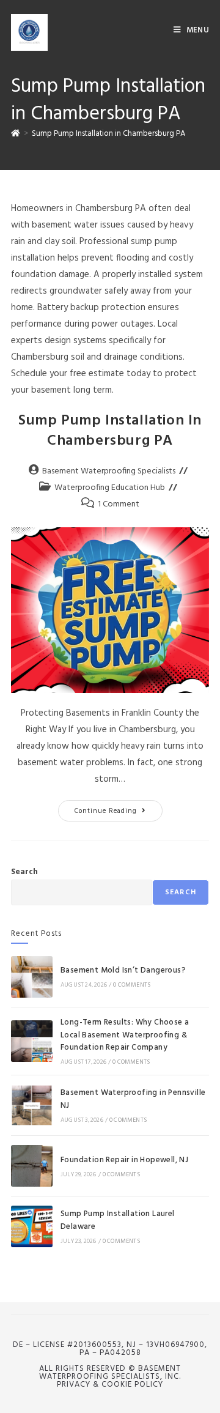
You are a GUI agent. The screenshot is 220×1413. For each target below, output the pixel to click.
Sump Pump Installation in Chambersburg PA (108, 133)
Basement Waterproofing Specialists (108, 471)
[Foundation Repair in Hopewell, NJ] (32, 1166)
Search (24, 872)
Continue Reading (119, 808)
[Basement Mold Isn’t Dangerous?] (32, 977)
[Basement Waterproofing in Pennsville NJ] (32, 1105)
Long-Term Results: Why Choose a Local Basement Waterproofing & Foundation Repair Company (125, 1035)
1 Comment (118, 504)
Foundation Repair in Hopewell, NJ (124, 1160)
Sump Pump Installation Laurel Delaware (118, 1220)
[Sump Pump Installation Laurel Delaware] (32, 1226)
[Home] (15, 133)
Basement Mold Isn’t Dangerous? (123, 970)
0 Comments (131, 985)
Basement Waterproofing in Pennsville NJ (133, 1099)
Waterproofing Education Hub (109, 488)
